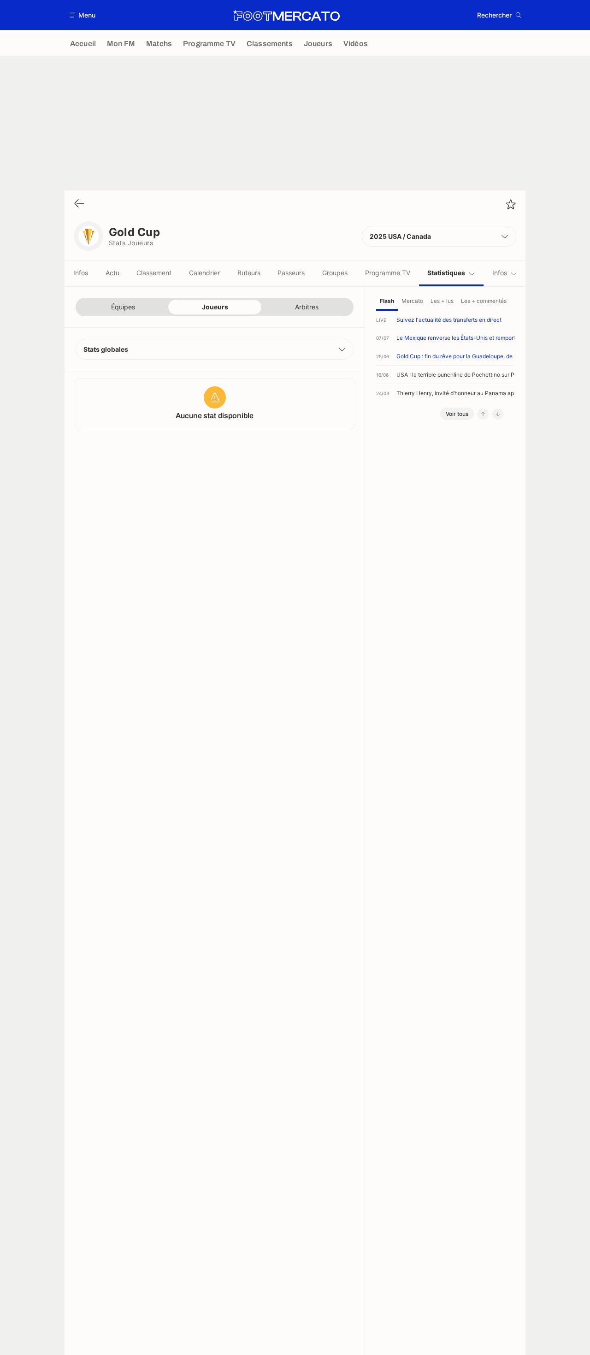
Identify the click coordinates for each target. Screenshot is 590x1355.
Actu (112, 273)
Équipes (123, 307)
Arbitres (307, 307)
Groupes (335, 273)
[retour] (79, 204)
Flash (387, 300)
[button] (83, 15)
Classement (153, 273)
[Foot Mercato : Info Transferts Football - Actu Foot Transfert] (286, 15)
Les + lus (442, 300)
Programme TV (387, 273)
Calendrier (204, 273)
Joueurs (215, 307)
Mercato (412, 300)
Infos (80, 273)
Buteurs (248, 273)
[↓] (497, 414)
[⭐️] (510, 204)
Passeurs (291, 273)
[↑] (483, 414)
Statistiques (446, 273)
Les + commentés (484, 300)
